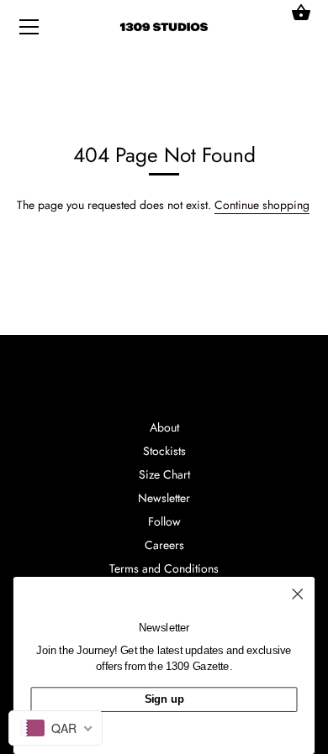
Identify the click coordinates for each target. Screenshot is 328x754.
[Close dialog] (297, 593)
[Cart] (301, 13)
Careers (164, 545)
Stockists (164, 450)
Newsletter (164, 498)
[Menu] (29, 30)
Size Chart (164, 474)
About (164, 427)
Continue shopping (261, 204)
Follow (164, 521)
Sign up (164, 699)
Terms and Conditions (164, 568)
